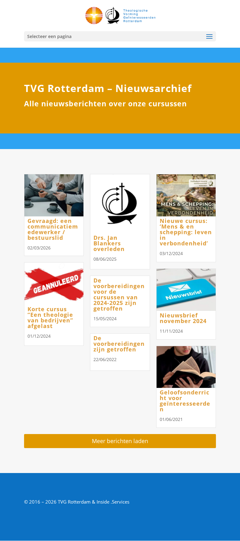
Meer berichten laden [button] (120, 441)
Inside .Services (113, 502)
